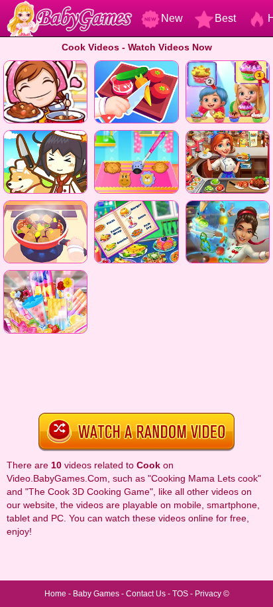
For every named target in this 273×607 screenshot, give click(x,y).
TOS (180, 593)
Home (55, 593)
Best (225, 18)
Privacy (208, 593)
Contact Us (146, 593)
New (172, 18)
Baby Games (96, 593)
